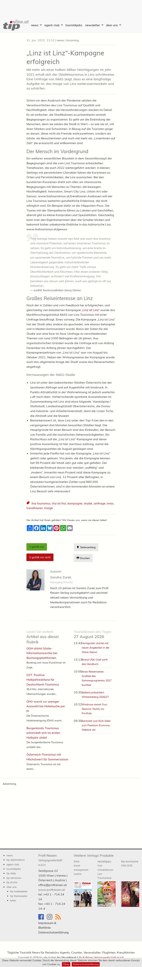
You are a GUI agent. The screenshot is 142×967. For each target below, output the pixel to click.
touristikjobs (73, 25)
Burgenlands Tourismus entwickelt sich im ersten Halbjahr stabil (43, 732)
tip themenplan (19, 895)
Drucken (84, 558)
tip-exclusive (13, 877)
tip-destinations (15, 859)
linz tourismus (41, 503)
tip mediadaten (19, 891)
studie (88, 503)
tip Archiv (12, 882)
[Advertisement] (71, 6)
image (48, 508)
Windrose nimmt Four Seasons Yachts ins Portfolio (94, 709)
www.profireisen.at (51, 890)
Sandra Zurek (60, 577)
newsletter (92, 25)
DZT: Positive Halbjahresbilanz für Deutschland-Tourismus (42, 679)
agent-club (52, 25)
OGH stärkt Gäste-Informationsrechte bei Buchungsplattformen (41, 653)
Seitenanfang (87, 547)
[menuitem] (15, 25)
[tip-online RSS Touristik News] (59, 919)
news (34, 25)
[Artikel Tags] (28, 503)
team (13, 900)
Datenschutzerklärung (86, 964)
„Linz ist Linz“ (91, 310)
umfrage (99, 503)
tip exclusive (129, 863)
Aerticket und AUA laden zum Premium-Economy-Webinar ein (96, 725)
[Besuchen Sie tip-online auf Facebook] (42, 919)
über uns (112, 25)
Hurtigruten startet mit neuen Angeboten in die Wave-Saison (95, 648)
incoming (72, 40)
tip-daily (11, 873)
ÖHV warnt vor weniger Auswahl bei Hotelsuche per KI (45, 706)
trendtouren (34, 508)
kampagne (74, 503)
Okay (66, 964)
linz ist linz (59, 503)
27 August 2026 (92, 634)
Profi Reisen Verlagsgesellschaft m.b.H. (101, 957)
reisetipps (105, 869)
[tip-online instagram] (51, 919)
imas (110, 503)
